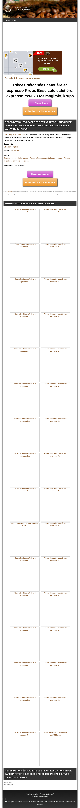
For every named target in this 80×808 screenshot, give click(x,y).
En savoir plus (11, 147)
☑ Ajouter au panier (40, 174)
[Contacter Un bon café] (40, 799)
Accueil (8, 78)
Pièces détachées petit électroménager (46, 158)
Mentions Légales (32, 794)
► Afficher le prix (40, 103)
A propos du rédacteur (40, 797)
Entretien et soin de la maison (27, 78)
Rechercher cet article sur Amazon (40, 111)
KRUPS (15, 151)
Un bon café (20, 8)
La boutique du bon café (14, 135)
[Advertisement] (40, 36)
